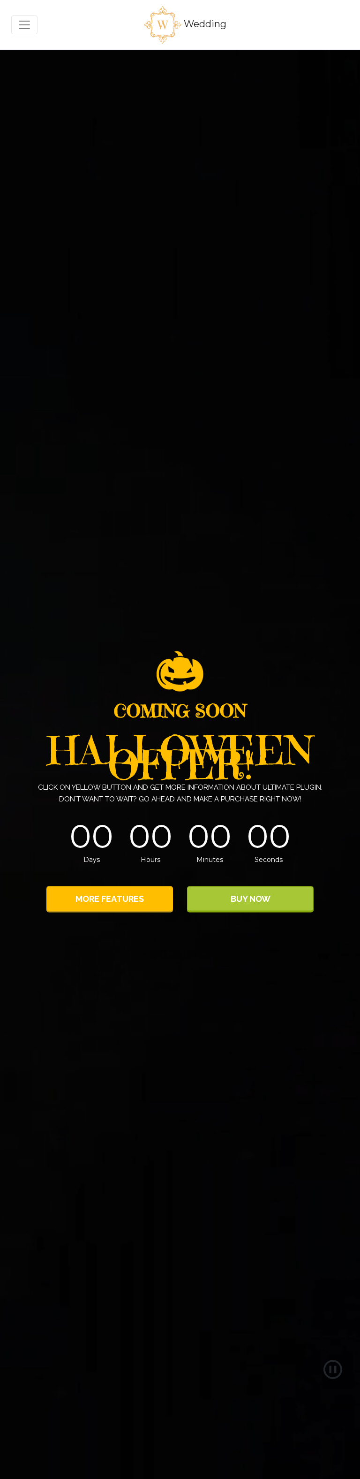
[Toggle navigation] (24, 24)
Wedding (203, 24)
